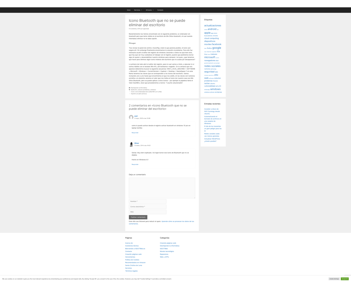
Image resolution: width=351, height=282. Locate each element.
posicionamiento (209, 63)
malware (214, 54)
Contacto (160, 10)
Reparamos (164, 254)
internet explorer (211, 51)
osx (217, 60)
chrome (215, 36)
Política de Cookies (132, 260)
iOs (218, 51)
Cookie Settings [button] (334, 279)
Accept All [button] (345, 279)
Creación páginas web (133, 254)
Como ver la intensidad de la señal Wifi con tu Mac (146, 91)
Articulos (149, 10)
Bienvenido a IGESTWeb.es (135, 249)
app (218, 29)
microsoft (209, 57)
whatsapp (207, 89)
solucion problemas (144, 89)
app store (214, 33)
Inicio (129, 10)
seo (216, 72)
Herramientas (130, 257)
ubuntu (212, 83)
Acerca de (129, 243)
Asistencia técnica (132, 246)
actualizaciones (212, 25)
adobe (205, 29)
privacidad (216, 63)
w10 (219, 86)
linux (205, 54)
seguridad (209, 71)
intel (205, 51)
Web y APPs (164, 257)
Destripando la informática (139, 88)
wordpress (218, 92)
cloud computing (211, 38)
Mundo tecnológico (167, 251)
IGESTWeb (164, 249)
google (216, 47)
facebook (216, 44)
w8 (217, 86)
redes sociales (212, 66)
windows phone (209, 92)
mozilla (217, 57)
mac (209, 54)
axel (136, 116)
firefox (209, 48)
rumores (207, 69)
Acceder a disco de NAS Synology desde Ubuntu (212, 111)
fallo (205, 48)
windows (153, 89)
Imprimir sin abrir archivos (139, 93)
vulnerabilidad (209, 86)
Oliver (136, 143)
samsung (213, 69)
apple (207, 32)
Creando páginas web (168, 243)
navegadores (209, 60)
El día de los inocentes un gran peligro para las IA (213, 128)
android (212, 29)
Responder (135, 132)
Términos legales (131, 271)
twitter (207, 83)
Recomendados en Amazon (135, 262)
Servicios (137, 10)
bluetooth (134, 89)
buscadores (208, 36)
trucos (215, 81)
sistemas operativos (209, 75)
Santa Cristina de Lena (133, 265)
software (211, 78)
